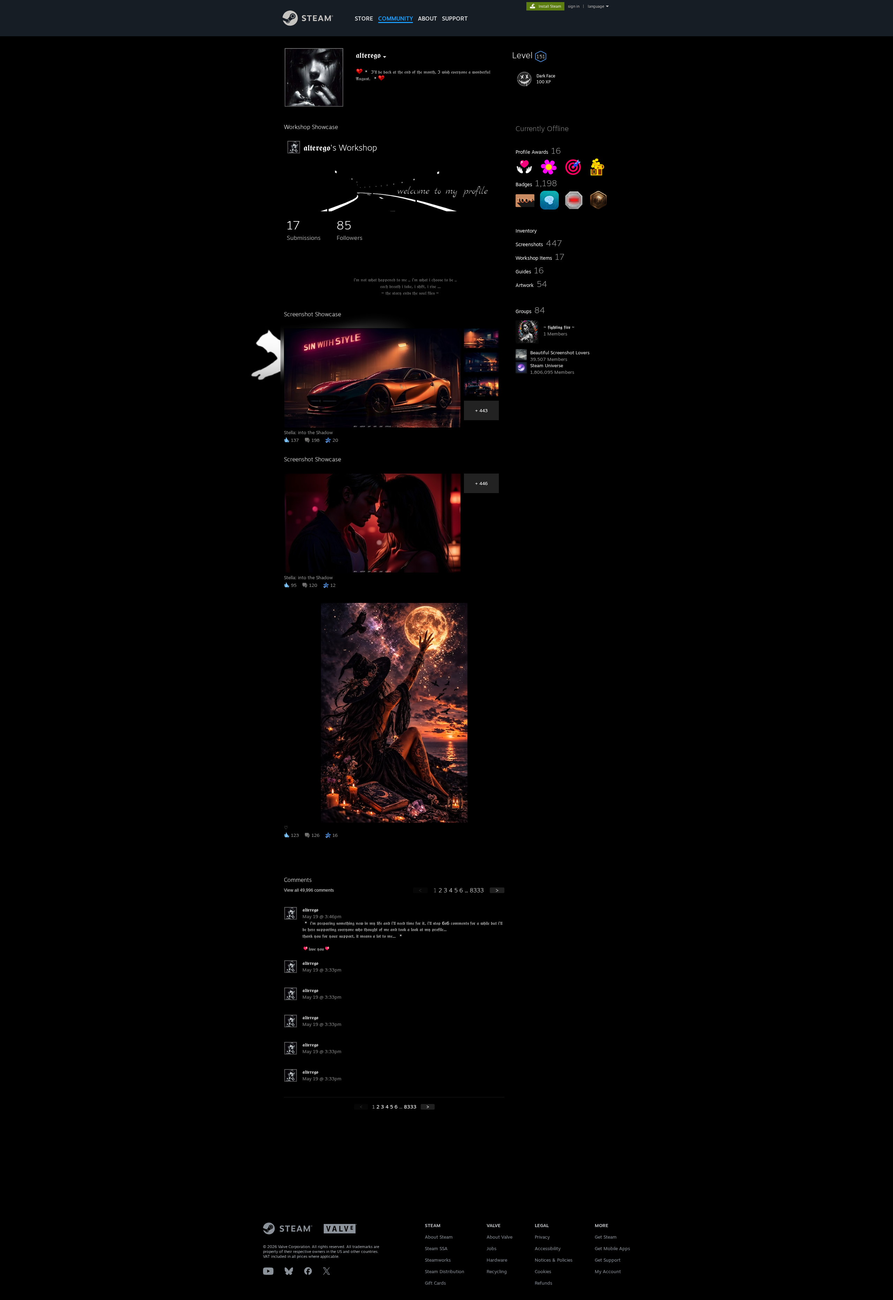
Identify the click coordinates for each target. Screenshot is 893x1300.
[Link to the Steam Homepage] (308, 24)
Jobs (491, 1248)
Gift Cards (435, 1283)
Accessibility (548, 1248)
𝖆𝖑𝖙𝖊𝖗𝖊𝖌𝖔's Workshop (340, 147)
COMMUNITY (395, 18)
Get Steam (606, 1237)
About (427, 18)
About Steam (439, 1237)
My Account (608, 1271)
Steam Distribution (444, 1271)
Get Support (608, 1260)
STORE (364, 18)
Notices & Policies (553, 1260)
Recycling (497, 1271)
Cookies (543, 1271)
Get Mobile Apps (612, 1248)
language (596, 6)
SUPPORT (455, 18)
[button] (562, 55)
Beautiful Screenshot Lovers (560, 352)
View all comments (309, 890)
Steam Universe (546, 365)
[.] (306, 209)
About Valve (499, 1237)
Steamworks (438, 1260)
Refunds (543, 1283)
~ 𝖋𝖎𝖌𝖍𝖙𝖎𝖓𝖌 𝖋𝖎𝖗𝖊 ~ (559, 327)
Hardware (497, 1260)
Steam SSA (436, 1248)
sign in (573, 6)
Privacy (542, 1237)
